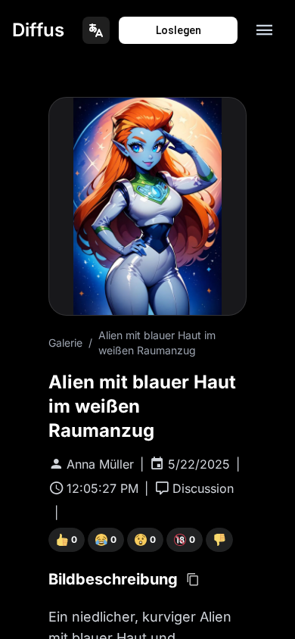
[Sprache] (96, 30)
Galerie (65, 342)
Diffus (38, 30)
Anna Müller (100, 464)
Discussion (203, 488)
